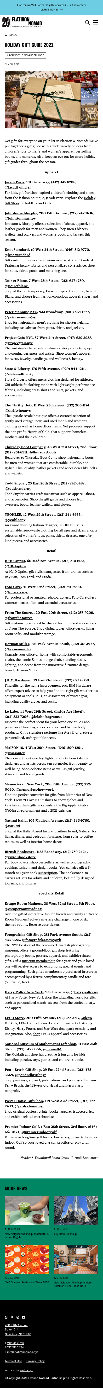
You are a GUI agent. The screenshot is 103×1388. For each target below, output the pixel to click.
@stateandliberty (19, 374)
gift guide (51, 499)
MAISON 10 (14, 748)
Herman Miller (17, 644)
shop (36, 1034)
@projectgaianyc (19, 343)
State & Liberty (17, 369)
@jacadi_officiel (18, 187)
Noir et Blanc (16, 281)
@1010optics (15, 566)
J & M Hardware (18, 680)
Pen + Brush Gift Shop (23, 1069)
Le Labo (11, 711)
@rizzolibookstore (20, 857)
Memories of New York (24, 784)
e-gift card (72, 1137)
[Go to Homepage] (21, 23)
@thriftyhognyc (18, 410)
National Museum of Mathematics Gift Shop (40, 1044)
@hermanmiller (18, 649)
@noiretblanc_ (17, 286)
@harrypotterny (84, 992)
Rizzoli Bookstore (19, 852)
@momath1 (52, 1049)
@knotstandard (17, 255)
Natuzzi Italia (16, 820)
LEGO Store (14, 1018)
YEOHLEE (13, 514)
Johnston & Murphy (21, 213)
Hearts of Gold (38, 432)
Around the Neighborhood (25, 55)
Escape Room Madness (23, 903)
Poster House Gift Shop (24, 1101)
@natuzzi (12, 826)
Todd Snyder (15, 483)
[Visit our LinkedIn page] (23, 1317)
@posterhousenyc (29, 1106)
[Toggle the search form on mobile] (87, 23)
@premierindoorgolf (39, 1132)
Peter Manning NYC (21, 312)
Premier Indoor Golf (22, 1127)
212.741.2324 (15, 1347)
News (13, 35)
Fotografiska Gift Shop (23, 934)
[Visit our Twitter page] (12, 1317)
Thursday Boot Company (25, 447)
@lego (86, 1018)
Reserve (35, 924)
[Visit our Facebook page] (6, 1317)
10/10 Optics (15, 561)
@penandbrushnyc (30, 1075)
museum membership (38, 961)
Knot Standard (17, 249)
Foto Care (13, 587)
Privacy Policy (35, 1361)
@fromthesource (19, 618)
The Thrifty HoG (18, 405)
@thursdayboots (42, 452)
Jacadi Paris (14, 182)
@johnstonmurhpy (20, 218)
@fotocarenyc (16, 592)
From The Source (19, 612)
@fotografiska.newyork (41, 940)
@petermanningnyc (21, 317)
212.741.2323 (15, 1343)
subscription (47, 873)
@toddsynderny (18, 488)
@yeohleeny (15, 520)
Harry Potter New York (24, 992)
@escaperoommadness (23, 909)
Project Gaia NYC (19, 338)
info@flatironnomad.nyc (22, 1352)
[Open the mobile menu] (95, 22)
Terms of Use (13, 1361)
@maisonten (15, 753)
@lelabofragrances (46, 717)
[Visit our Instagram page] (18, 1317)
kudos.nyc (26, 1370)
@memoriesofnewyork (35, 789)
